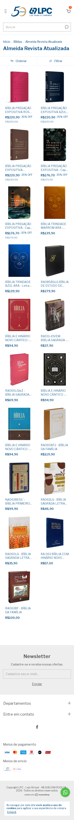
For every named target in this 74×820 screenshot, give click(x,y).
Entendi (11, 812)
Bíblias (18, 41)
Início (6, 41)
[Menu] (6, 11)
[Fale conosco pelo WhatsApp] (65, 792)
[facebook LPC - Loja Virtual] (37, 727)
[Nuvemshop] (37, 795)
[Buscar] (66, 27)
